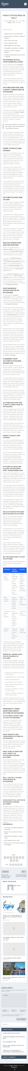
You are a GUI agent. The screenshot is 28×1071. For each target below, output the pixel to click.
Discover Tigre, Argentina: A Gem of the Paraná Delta (14, 978)
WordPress (14, 1067)
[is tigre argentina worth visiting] (14, 949)
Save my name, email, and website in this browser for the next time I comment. (12, 1015)
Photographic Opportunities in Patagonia (14, 48)
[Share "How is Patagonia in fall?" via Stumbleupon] (11, 860)
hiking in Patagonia (19, 112)
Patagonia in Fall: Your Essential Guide (13, 33)
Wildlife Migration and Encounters (12, 45)
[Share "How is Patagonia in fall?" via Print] (17, 860)
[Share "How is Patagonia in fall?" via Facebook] (5, 857)
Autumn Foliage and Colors (10, 43)
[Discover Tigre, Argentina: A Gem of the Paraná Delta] (14, 968)
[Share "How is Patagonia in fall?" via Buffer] (23, 857)
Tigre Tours (11, 21)
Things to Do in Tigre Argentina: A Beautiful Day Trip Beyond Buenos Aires (12, 917)
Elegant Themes (14, 1065)
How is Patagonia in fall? (9, 1041)
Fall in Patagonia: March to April (11, 840)
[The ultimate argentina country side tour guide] (14, 928)
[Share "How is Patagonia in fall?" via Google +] (11, 857)
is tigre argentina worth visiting (12, 958)
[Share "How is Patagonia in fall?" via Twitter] (8, 857)
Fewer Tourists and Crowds (10, 40)
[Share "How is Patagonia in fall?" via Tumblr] (14, 857)
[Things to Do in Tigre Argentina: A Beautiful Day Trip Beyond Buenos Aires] (14, 906)
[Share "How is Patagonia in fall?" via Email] (14, 860)
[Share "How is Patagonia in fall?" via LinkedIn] (20, 857)
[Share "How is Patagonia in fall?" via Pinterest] (17, 857)
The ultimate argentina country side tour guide (13, 938)
